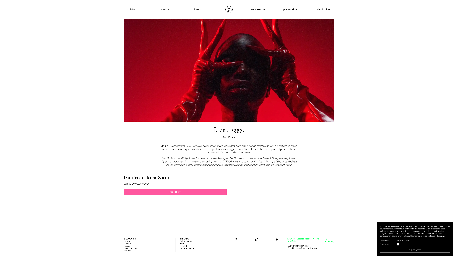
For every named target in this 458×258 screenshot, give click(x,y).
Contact (127, 244)
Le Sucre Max (258, 9)
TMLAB (127, 251)
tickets (197, 9)
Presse (127, 246)
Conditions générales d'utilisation (302, 248)
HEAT (182, 244)
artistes (131, 9)
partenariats (290, 9)
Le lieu (127, 241)
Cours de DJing (131, 248)
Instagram (175, 191)
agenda (164, 9)
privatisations (323, 9)
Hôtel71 (183, 246)
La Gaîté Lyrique (187, 248)
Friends (184, 239)
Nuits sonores (186, 241)
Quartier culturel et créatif (298, 246)
